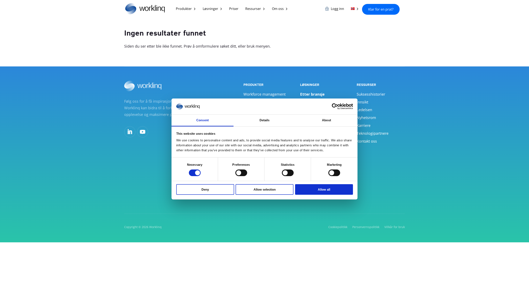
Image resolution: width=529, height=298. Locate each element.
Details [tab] (265, 120)
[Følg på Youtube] (142, 131)
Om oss (278, 9)
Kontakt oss (367, 141)
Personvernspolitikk (365, 227)
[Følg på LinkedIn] (129, 131)
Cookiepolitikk (337, 227)
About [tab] (326, 120)
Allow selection (265, 189)
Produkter (184, 9)
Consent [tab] (202, 120)
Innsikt (362, 102)
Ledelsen (364, 109)
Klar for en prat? (380, 9)
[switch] (241, 172)
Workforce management (264, 94)
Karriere (364, 125)
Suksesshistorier (371, 94)
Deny (205, 189)
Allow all (324, 189)
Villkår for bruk (394, 227)
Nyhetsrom (366, 117)
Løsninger (210, 9)
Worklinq (155, 227)
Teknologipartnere (372, 133)
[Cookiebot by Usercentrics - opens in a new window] (335, 106)
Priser (233, 9)
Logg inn (337, 9)
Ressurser (253, 9)
